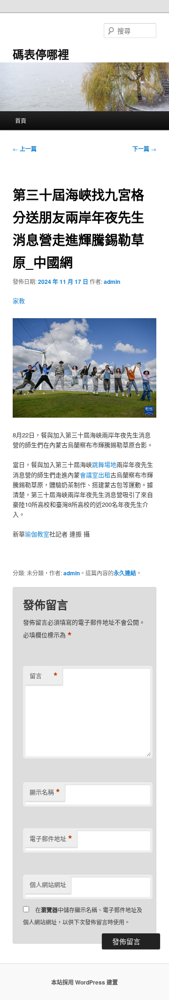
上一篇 (25, 149)
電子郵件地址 (51, 838)
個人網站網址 (48, 884)
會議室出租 (95, 474)
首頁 (20, 120)
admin (112, 281)
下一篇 (144, 149)
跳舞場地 (104, 464)
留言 (44, 675)
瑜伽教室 (37, 533)
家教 (19, 300)
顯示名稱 (45, 792)
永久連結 (125, 573)
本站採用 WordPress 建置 (84, 982)
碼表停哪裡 (41, 54)
